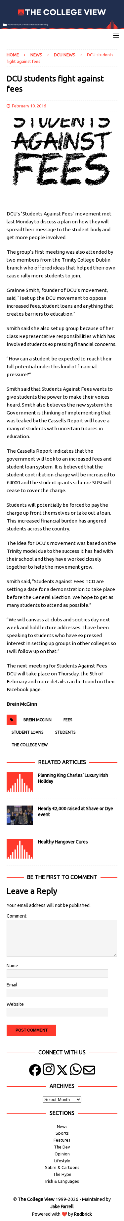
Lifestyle (62, 1160)
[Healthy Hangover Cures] (20, 849)
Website (15, 1004)
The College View (30, 745)
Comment (16, 916)
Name (12, 965)
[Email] (89, 1071)
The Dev (62, 1147)
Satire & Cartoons (62, 1167)
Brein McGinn (37, 720)
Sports (62, 1133)
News (36, 54)
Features (62, 1140)
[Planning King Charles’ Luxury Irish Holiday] (20, 782)
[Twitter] (62, 1071)
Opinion (62, 1153)
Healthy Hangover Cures (63, 841)
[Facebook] (35, 1071)
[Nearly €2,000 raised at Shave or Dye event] (20, 815)
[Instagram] (49, 1071)
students (65, 732)
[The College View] (62, 24)
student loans (27, 732)
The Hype (62, 1174)
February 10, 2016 (29, 105)
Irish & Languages (62, 1181)
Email (12, 984)
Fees (67, 720)
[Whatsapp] (76, 1071)
